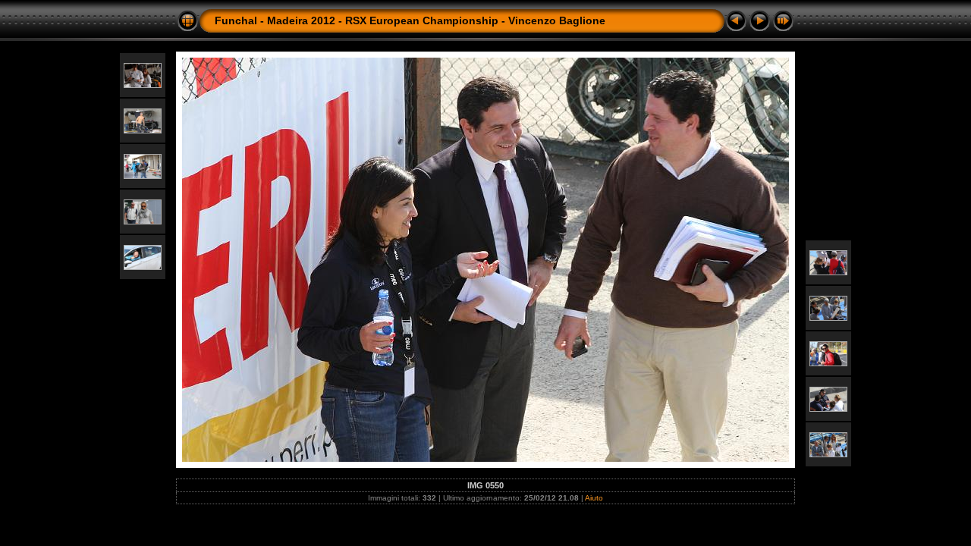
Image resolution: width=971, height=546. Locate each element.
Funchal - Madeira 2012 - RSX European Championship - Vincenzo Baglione (410, 20)
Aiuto (594, 498)
